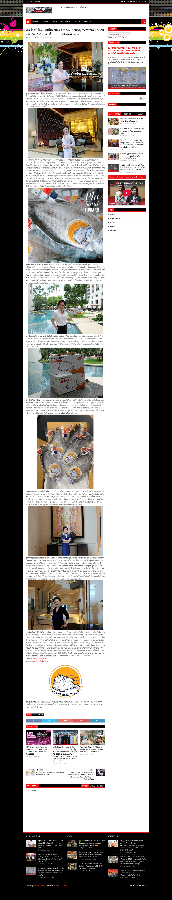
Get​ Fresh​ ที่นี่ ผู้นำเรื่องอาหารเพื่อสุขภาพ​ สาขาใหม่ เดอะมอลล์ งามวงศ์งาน (132, 131)
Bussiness (45, 21)
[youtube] (131, 2)
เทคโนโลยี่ (113, 230)
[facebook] (122, 2)
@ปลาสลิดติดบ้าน (41, 661)
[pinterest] (134, 2)
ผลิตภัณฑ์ (112, 226)
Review (77, 21)
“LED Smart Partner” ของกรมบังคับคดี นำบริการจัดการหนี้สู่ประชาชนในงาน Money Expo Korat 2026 (37, 750)
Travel (54, 21)
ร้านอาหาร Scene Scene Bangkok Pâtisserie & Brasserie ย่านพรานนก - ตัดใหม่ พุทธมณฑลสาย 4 (92, 854)
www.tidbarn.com (40, 658)
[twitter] (125, 2)
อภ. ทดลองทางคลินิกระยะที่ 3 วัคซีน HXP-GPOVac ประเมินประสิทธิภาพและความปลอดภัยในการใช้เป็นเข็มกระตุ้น (125, 50)
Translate (125, 37)
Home (27, 2)
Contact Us (37, 2)
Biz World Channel (61, 886)
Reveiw (112, 214)
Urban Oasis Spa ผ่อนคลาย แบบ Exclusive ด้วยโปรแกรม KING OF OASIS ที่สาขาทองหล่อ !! (91, 866)
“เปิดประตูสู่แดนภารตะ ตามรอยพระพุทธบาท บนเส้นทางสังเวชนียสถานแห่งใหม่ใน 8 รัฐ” (132, 156)
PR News (35, 21)
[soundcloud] (145, 2)
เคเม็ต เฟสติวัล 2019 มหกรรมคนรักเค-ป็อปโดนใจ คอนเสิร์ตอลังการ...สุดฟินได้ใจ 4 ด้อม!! (132, 873)
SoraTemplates (38, 886)
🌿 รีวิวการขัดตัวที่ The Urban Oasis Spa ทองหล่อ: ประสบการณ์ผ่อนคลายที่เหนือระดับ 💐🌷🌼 (92, 843)
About (31, 2)
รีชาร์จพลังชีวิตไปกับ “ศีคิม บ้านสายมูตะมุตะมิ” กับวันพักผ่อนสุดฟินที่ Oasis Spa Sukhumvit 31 (91, 749)
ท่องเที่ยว (112, 222)
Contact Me (87, 21)
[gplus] (127, 2)
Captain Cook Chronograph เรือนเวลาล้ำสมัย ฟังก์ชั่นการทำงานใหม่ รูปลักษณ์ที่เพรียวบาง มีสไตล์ (132, 167)
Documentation (66, 21)
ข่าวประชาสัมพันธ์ (38, 714)
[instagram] (136, 2)
